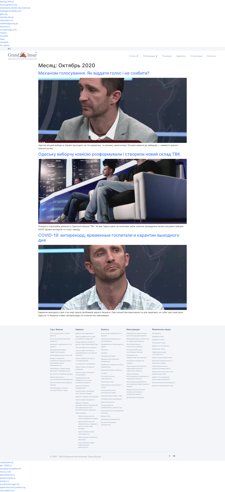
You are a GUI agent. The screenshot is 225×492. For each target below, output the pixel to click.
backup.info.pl (7, 1)
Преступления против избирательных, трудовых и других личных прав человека (88, 425)
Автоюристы (156, 333)
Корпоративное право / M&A (111, 396)
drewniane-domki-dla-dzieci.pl (15, 8)
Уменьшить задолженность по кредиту (61, 345)
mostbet (4, 36)
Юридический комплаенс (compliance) (110, 360)
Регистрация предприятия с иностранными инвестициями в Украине (138, 384)
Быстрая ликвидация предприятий (108, 424)
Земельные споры (158, 349)
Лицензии (104, 350)
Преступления (81, 413)
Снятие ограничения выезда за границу (61, 384)
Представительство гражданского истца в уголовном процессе (83, 380)
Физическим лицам (161, 329)
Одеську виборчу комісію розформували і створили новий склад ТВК (109, 154)
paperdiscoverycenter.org (12, 487)
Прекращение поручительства (61, 355)
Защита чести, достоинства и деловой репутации (162, 373)
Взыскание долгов (107, 402)
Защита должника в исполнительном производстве (61, 378)
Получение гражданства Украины (135, 362)
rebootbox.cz (6, 20)
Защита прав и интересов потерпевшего (85, 374)
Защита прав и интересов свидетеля (85, 368)
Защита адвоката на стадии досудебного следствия (85, 338)
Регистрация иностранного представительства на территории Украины (136, 368)
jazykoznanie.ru (7, 478)
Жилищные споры (158, 343)
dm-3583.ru (6, 465)
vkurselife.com (7, 490)
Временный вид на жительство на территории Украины (138, 340)
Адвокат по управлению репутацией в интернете (161, 378)
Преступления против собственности (86, 433)
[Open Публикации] (156, 56)
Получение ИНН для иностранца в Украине (135, 351)
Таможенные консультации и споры (111, 386)
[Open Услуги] (137, 56)
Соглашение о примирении (85, 364)
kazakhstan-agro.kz (10, 484)
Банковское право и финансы (111, 370)
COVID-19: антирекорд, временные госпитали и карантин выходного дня (108, 238)
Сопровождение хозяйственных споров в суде (111, 406)
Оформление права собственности (159, 353)
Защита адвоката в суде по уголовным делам (85, 359)
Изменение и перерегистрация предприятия (112, 366)
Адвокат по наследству (160, 346)
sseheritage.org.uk (9, 23)
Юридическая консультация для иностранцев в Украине (137, 335)
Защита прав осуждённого (85, 400)
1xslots (3, 32)
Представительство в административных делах (161, 367)
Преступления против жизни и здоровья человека (88, 417)
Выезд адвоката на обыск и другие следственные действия (87, 343)
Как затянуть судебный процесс (61, 374)
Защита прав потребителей (162, 357)
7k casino (4, 45)
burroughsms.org (8, 4)
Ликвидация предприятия (110, 419)
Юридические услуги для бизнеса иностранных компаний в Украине (136, 392)
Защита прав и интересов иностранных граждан (85, 392)
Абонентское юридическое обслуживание (111, 340)
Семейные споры (158, 339)
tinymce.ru (5, 26)
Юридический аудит (108, 356)
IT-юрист (104, 373)
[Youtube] (174, 456)
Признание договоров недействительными (58, 351)
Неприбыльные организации (111, 399)
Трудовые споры (158, 336)
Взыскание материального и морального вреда (162, 362)
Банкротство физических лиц (162, 385)
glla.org (3, 14)
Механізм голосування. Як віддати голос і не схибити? (93, 73)
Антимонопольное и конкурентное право (108, 391)
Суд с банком (56, 329)
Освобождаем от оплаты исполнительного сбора (59, 389)
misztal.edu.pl (7, 17)
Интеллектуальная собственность (108, 377)
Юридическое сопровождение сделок (112, 345)
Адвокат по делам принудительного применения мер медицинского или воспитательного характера (87, 406)
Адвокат (80, 329)
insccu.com (5, 471)
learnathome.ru (7, 475)
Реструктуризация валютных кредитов (60, 340)
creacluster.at (6, 462)
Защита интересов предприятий (82, 387)
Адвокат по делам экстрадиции (87, 396)
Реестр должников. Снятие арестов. (60, 335)
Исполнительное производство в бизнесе (112, 412)
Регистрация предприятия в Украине (111, 335)
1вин (2, 39)
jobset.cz (4, 481)
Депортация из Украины (135, 397)
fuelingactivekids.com (10, 11)
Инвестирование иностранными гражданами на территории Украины (138, 376)
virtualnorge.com (8, 29)
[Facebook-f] (170, 456)
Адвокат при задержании (85, 333)
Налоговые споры (107, 382)
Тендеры (104, 353)
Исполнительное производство (163, 382)
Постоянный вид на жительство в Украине (135, 345)
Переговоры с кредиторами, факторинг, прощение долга (60, 370)
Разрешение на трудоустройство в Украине (136, 356)
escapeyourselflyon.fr (10, 468)
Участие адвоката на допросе (86, 347)
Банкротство (105, 416)
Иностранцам (133, 329)
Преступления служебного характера (88, 438)
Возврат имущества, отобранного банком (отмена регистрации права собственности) (60, 362)
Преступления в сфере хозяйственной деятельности (86, 445)
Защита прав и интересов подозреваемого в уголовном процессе (86, 353)
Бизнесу (105, 329)
